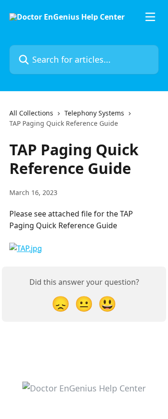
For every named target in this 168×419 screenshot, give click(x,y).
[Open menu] (150, 16)
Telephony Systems (94, 112)
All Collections (31, 112)
